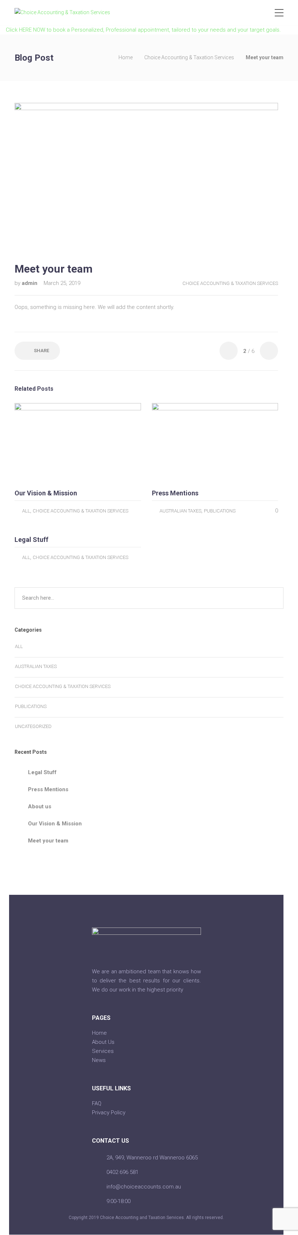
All (26, 511)
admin (30, 283)
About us (39, 806)
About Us (103, 1042)
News (99, 1060)
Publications (219, 511)
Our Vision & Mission (55, 823)
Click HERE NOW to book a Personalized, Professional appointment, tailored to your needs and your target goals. (142, 30)
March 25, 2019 (62, 283)
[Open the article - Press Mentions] (183, 443)
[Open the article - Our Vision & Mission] (46, 443)
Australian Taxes (180, 511)
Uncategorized (33, 726)
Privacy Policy (108, 1112)
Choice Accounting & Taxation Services (189, 57)
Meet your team (48, 840)
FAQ (96, 1103)
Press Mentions (48, 789)
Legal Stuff (42, 772)
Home (125, 57)
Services (103, 1051)
